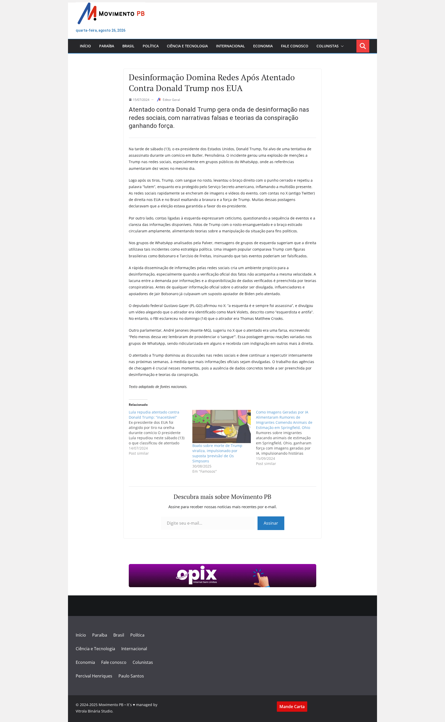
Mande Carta (292, 706)
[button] (341, 46)
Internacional (230, 45)
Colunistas (327, 45)
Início (85, 45)
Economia (263, 45)
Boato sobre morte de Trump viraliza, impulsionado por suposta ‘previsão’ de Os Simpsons (217, 453)
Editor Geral (171, 100)
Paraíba (106, 45)
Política (151, 45)
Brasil (128, 45)
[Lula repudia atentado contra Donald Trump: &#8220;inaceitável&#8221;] (160, 433)
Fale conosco (294, 45)
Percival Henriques (94, 676)
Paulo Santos (131, 676)
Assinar (271, 523)
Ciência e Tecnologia (187, 45)
